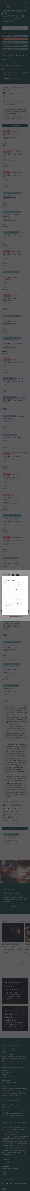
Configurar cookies (9, 612)
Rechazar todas (17, 609)
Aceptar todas (8, 609)
